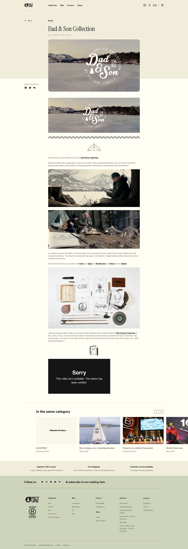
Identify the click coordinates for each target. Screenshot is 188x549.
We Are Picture (101, 520)
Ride (62, 5)
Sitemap (66, 545)
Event (50, 20)
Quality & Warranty (126, 507)
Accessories (52, 514)
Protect (70, 5)
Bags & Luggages (54, 517)
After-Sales (123, 522)
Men (49, 503)
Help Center (124, 503)
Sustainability (100, 503)
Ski (73, 510)
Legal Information (30, 545)
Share (79, 5)
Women (51, 507)
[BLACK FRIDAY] (56, 430)
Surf (73, 514)
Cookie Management (46, 545)
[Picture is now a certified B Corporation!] (143, 430)
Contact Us (147, 503)
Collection (52, 5)
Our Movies (76, 503)
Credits (57, 545)
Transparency (100, 507)
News (98, 517)
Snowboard (76, 507)
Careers (146, 507)
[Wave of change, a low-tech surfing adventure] (99, 430)
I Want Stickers (148, 510)
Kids (49, 510)
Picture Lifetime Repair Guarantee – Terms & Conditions (127, 528)
